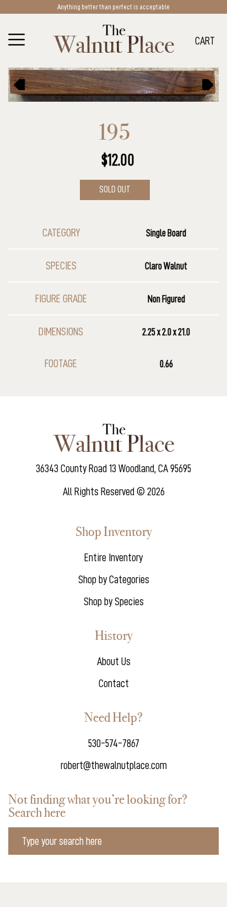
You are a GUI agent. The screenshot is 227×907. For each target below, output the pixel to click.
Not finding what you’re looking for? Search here (97, 806)
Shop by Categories (113, 579)
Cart (205, 40)
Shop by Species (114, 601)
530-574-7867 (113, 743)
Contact (114, 683)
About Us (114, 661)
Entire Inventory (113, 557)
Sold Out (115, 189)
